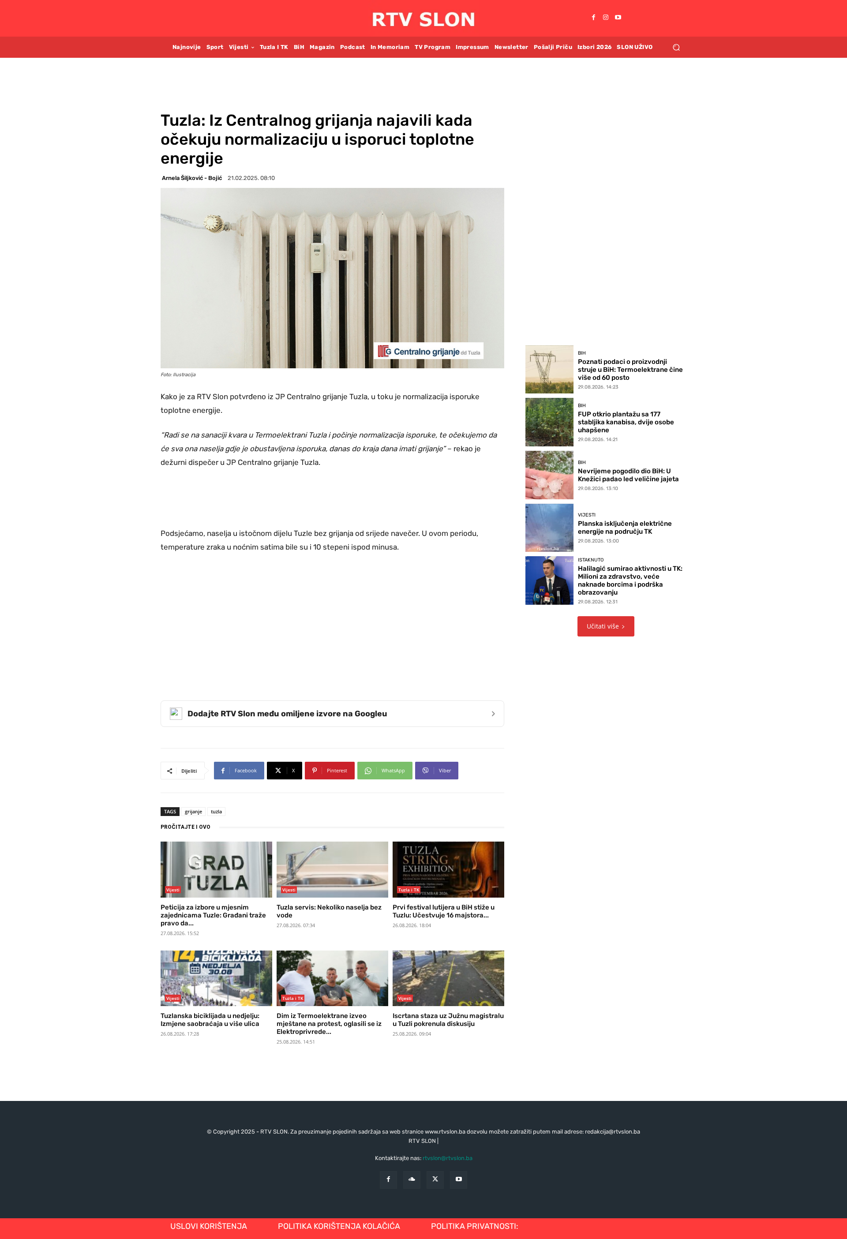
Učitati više (603, 626)
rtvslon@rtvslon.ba (447, 1158)
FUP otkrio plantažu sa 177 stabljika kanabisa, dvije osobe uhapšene (626, 422)
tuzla (216, 811)
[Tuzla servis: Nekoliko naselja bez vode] (332, 869)
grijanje (193, 811)
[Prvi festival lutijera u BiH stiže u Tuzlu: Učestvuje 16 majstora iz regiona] (448, 869)
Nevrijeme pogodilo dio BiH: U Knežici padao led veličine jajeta (628, 475)
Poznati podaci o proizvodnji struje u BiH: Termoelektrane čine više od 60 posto (630, 370)
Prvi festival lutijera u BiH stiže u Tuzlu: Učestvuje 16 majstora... (444, 911)
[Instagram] (606, 18)
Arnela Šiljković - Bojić (192, 178)
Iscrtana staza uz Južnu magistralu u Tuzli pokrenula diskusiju (448, 1020)
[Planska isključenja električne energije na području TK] (549, 528)
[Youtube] (618, 18)
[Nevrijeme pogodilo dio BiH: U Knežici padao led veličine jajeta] (549, 475)
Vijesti (173, 890)
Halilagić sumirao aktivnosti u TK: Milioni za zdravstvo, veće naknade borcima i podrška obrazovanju (630, 580)
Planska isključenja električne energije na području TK (625, 527)
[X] (435, 1179)
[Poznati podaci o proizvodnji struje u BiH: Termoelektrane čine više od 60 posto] (549, 369)
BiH (582, 353)
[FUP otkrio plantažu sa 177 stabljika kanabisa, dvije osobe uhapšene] (549, 422)
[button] (676, 47)
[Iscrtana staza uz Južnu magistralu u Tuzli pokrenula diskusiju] (448, 978)
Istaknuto (590, 560)
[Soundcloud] (411, 1179)
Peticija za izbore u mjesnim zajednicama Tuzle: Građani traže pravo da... (213, 915)
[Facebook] (593, 18)
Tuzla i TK (408, 890)
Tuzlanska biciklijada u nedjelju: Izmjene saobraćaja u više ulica (210, 1020)
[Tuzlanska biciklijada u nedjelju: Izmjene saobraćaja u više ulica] (216, 978)
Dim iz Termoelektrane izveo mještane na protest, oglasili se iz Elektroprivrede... (329, 1024)
